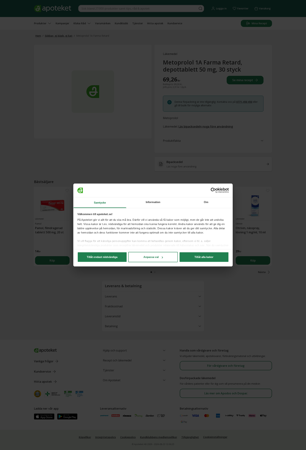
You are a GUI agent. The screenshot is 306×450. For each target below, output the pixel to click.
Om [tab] (206, 202)
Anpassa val (151, 256)
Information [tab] (153, 202)
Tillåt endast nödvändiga (102, 256)
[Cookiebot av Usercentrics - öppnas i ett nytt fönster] (213, 190)
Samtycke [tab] (100, 202)
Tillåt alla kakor (203, 256)
